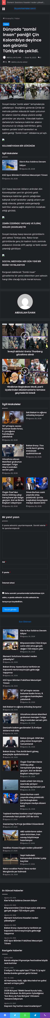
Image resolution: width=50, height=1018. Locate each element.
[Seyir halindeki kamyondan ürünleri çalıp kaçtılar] (10, 859)
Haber (17, 18)
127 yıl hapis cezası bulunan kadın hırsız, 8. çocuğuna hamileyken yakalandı (12, 431)
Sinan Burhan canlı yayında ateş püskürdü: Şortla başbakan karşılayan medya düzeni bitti (37, 497)
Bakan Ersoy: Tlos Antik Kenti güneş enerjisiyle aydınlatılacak (35, 449)
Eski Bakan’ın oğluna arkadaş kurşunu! (36, 413)
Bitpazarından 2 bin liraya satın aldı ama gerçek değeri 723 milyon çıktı (33, 646)
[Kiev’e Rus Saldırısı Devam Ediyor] (10, 165)
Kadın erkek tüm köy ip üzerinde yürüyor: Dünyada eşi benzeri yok (32, 784)
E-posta (6, 572)
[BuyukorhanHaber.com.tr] (25, 8)
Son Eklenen (25, 621)
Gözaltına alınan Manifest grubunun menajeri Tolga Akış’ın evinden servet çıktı (12, 464)
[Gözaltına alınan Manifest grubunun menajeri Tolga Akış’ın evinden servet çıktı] (13, 450)
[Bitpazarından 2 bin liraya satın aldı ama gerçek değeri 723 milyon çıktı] (10, 646)
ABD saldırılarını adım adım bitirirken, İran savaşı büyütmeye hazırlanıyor (31, 836)
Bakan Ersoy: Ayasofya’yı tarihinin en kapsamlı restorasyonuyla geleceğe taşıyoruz (21, 669)
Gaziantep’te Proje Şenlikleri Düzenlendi (23, 824)
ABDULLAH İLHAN (14, 57)
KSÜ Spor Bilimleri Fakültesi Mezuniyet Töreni (25, 175)
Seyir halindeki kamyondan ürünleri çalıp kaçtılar (33, 858)
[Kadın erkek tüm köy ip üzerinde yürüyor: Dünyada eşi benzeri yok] (10, 785)
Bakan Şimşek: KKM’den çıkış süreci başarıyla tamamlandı (32, 741)
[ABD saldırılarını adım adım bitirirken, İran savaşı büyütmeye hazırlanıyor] (10, 835)
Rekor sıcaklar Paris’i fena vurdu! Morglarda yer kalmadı (19, 870)
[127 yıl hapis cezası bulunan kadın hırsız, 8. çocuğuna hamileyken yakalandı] (13, 417)
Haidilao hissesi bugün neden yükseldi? (22, 847)
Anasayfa (9, 18)
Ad (4, 562)
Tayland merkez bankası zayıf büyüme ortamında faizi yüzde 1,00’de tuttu (22, 815)
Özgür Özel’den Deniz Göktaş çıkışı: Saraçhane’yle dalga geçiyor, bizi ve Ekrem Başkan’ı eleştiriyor (13, 497)
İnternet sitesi (8, 583)
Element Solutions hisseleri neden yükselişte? (27, 2)
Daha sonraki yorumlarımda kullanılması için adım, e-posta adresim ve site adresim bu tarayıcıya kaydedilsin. (23, 597)
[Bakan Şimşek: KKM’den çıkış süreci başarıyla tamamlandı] (10, 742)
